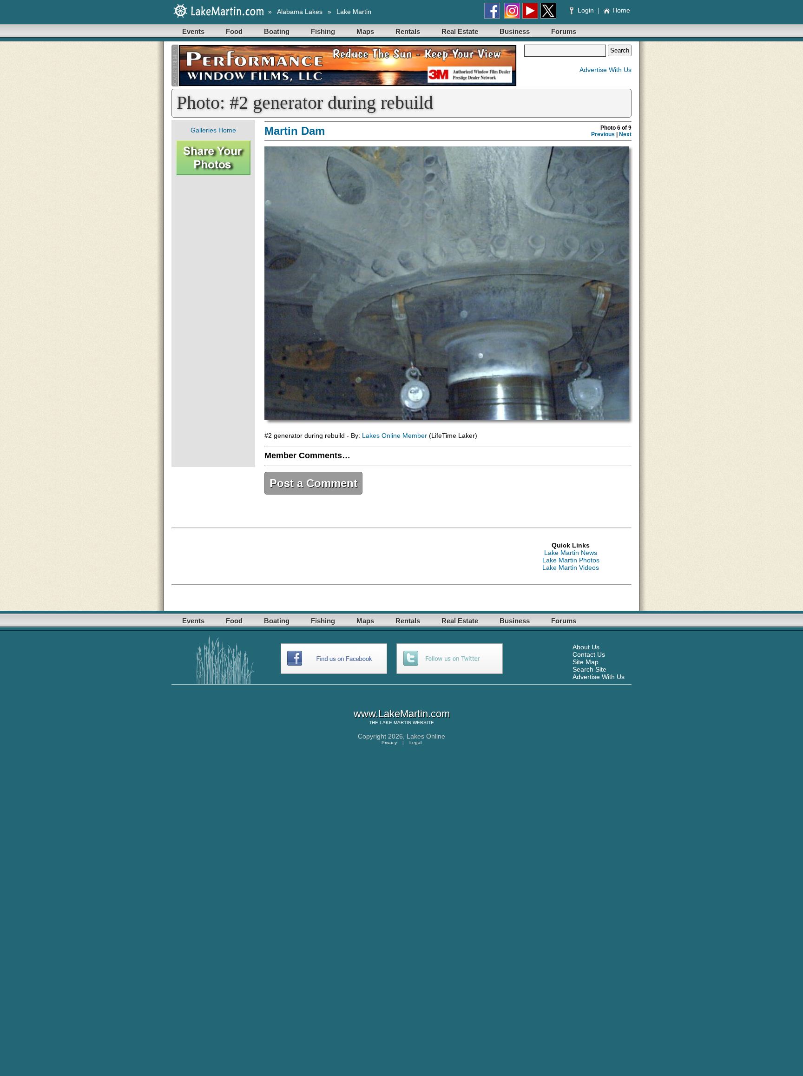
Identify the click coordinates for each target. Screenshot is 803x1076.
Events (193, 31)
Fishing (323, 31)
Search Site (589, 669)
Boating (277, 31)
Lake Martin (353, 11)
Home (621, 10)
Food (234, 31)
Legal (415, 742)
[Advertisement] (213, 321)
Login (586, 10)
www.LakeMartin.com (402, 714)
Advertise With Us (605, 69)
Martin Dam (294, 131)
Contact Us (589, 654)
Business (515, 31)
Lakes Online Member (394, 435)
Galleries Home (213, 130)
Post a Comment (313, 483)
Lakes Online (426, 736)
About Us (586, 647)
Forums (563, 31)
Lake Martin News (570, 552)
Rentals (407, 31)
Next (625, 134)
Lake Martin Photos (570, 560)
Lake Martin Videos (570, 567)
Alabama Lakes (300, 11)
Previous (603, 134)
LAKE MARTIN (395, 722)
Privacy (389, 742)
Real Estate (459, 31)
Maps (365, 31)
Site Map (586, 662)
